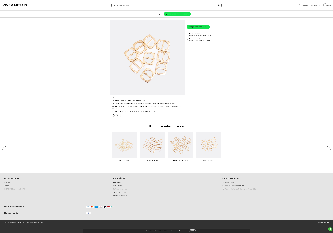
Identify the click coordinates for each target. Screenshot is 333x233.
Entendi (192, 230)
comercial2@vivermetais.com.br (234, 186)
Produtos (146, 14)
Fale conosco (117, 182)
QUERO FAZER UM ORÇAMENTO (177, 14)
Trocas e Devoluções (119, 192)
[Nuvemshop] (323, 222)
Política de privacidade (120, 189)
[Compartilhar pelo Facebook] (113, 116)
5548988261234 (229, 182)
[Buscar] (219, 5)
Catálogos (158, 14)
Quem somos (117, 186)
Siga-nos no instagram (120, 195)
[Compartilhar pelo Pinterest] (121, 116)
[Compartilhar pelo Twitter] (117, 116)
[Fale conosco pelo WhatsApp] (330, 229)
